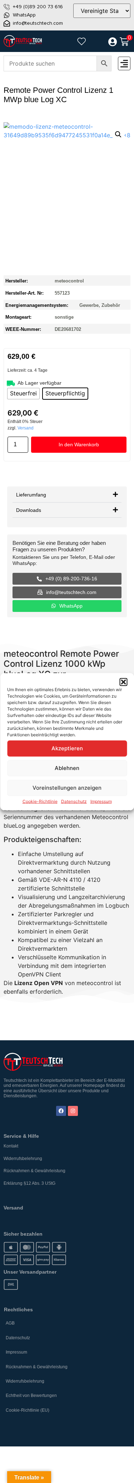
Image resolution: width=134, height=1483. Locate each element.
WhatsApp (24, 15)
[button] (123, 681)
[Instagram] (73, 1111)
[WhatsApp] (7, 15)
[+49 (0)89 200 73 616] (7, 7)
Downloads (28, 510)
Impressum (101, 801)
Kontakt (11, 1146)
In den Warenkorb (79, 444)
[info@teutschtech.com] (7, 23)
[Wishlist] (81, 41)
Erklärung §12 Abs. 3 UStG (29, 1183)
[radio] (23, 393)
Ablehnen (67, 768)
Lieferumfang (31, 495)
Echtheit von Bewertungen (31, 1395)
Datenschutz (74, 801)
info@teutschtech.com (38, 23)
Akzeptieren (67, 748)
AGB (10, 1323)
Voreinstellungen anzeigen (67, 787)
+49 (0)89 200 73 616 (38, 7)
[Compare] (97, 42)
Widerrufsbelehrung (23, 1158)
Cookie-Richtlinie (40, 801)
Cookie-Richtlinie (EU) (27, 1410)
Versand (26, 428)
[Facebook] (61, 1111)
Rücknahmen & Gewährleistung (34, 1170)
